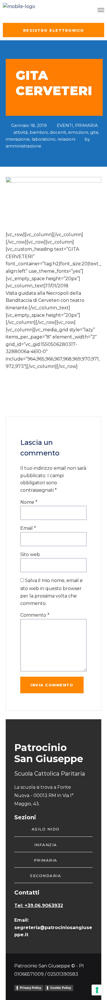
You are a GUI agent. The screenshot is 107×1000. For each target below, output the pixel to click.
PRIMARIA (86, 125)
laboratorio (43, 139)
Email (28, 528)
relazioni (66, 139)
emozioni (78, 132)
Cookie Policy (60, 988)
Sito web (30, 554)
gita (94, 132)
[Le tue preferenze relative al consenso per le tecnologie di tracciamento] (97, 990)
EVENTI (65, 125)
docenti (58, 132)
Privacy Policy (30, 988)
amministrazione (23, 146)
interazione (18, 139)
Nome (28, 502)
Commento (34, 615)
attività (20, 132)
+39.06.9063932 (44, 905)
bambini (39, 132)
